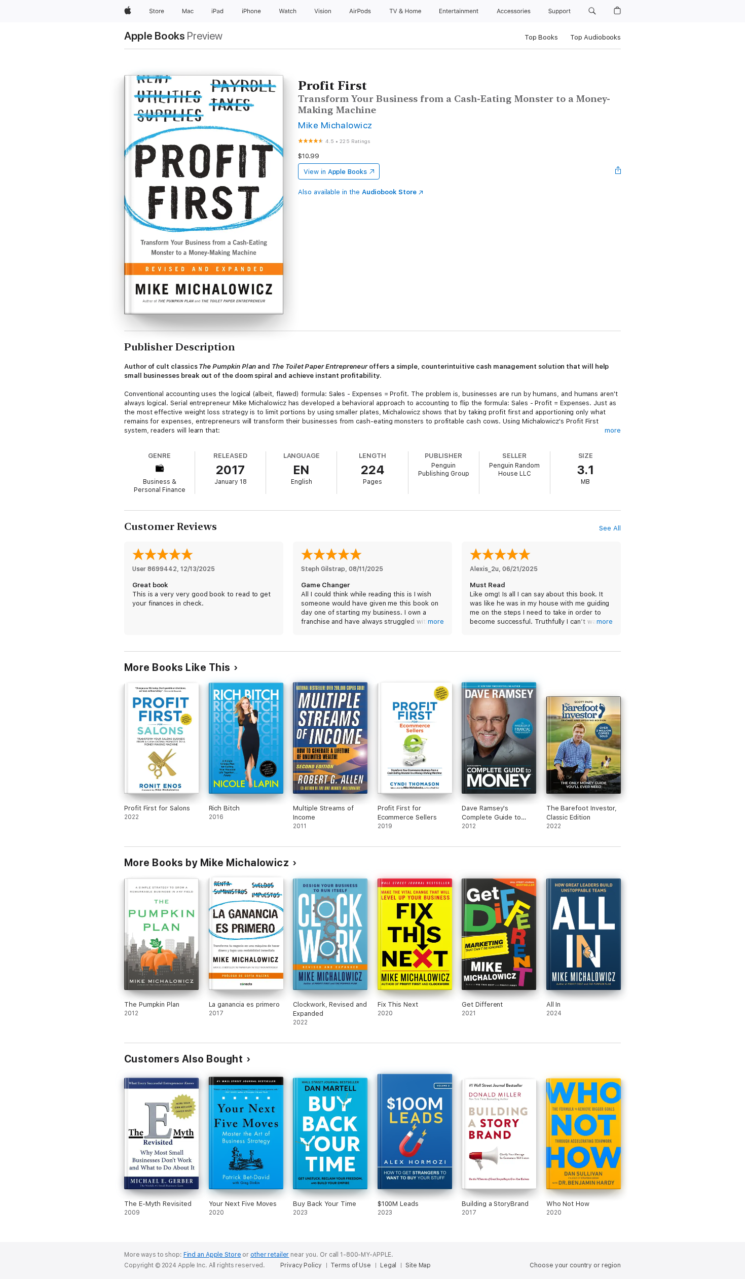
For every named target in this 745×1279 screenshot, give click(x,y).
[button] (592, 11)
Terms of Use (350, 1265)
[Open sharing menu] (618, 171)
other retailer (269, 1254)
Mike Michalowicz (335, 125)
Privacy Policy (300, 1265)
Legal (388, 1265)
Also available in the (357, 192)
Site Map (418, 1265)
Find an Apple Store (212, 1254)
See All (610, 528)
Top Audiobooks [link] (595, 37)
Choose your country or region (575, 1265)
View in (335, 171)
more (613, 430)
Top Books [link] (541, 37)
